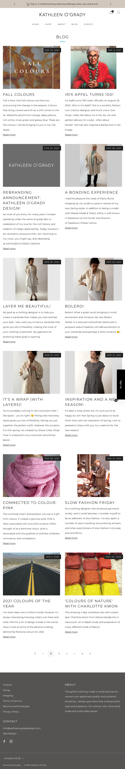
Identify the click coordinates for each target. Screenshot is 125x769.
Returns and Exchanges (16, 706)
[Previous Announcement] (14, 4)
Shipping (8, 695)
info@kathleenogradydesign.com (22, 728)
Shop (48, 24)
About (62, 24)
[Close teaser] (116, 400)
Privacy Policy (11, 711)
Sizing (6, 690)
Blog (75, 24)
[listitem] (62, 4)
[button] (121, 384)
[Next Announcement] (111, 4)
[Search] (118, 12)
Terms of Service (12, 700)
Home (35, 24)
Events (88, 24)
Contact (7, 684)
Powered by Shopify (12, 765)
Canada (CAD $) (12, 758)
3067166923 (9, 733)
